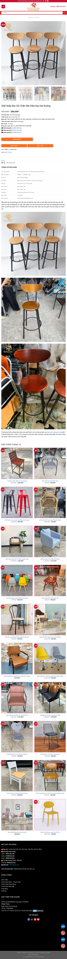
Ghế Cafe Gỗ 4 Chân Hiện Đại (50, 598)
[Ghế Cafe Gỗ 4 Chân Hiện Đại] (50, 580)
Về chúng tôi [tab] (10, 162)
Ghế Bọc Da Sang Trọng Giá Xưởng (50, 715)
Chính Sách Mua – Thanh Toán (11, 882)
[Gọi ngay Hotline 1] (63, 933)
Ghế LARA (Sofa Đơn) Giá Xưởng (17, 832)
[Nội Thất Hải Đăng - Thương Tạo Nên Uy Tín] (33, 6)
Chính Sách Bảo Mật (7, 886)
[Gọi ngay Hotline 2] (63, 946)
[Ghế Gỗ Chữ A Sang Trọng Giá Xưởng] (50, 619)
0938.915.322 (17, 132)
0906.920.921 (18, 869)
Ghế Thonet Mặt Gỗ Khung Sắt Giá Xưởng (17, 637)
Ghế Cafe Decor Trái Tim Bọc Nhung (17, 754)
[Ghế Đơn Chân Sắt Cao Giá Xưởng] (17, 463)
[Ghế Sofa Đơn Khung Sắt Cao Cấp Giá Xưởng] (17, 658)
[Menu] (3, 6)
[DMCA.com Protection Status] (38, 910)
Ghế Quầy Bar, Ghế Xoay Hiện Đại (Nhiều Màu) (50, 676)
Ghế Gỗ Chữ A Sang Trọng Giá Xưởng (50, 637)
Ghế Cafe (36, 17)
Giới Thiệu (4, 880)
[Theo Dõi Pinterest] (35, 919)
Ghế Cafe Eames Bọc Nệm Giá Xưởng (17, 598)
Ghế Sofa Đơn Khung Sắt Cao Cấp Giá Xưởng (17, 676)
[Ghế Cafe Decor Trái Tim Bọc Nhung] (17, 736)
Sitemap (3, 891)
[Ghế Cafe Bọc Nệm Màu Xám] (50, 463)
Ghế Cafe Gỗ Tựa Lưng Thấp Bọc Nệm (50, 520)
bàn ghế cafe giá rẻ (54, 432)
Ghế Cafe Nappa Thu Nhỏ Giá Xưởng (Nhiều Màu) (50, 793)
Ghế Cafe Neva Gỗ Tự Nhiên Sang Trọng (17, 559)
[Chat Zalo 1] (63, 926)
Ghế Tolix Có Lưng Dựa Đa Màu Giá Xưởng (17, 520)
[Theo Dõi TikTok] (45, 1)
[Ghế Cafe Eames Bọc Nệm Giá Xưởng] (17, 580)
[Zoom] (3, 83)
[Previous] (4, 53)
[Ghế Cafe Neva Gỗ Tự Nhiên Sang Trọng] (17, 541)
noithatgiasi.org (14, 865)
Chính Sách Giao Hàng (8, 884)
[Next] (62, 53)
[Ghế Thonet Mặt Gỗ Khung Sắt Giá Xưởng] (17, 619)
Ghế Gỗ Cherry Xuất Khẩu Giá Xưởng (17, 793)
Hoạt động (4, 888)
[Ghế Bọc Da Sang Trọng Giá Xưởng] (50, 697)
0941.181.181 (17, 130)
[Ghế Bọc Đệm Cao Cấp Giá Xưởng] (50, 541)
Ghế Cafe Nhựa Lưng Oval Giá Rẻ (50, 832)
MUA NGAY (17, 139)
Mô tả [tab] (3, 162)
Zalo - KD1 (14, 145)
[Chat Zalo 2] (63, 939)
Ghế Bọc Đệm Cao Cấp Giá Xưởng (50, 559)
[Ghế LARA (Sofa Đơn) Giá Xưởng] (17, 814)
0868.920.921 (17, 128)
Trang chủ (30, 17)
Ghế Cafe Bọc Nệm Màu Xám (50, 481)
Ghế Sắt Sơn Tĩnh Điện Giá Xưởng (50, 754)
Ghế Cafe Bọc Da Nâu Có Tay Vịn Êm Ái (17, 715)
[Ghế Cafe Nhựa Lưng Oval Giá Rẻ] (50, 814)
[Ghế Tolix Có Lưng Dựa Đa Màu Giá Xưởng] (17, 502)
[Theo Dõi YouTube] (47, 1)
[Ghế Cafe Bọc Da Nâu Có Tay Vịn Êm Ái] (17, 697)
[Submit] (64, 12)
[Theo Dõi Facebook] (43, 1)
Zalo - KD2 (40, 145)
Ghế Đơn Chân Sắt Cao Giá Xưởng (17, 481)
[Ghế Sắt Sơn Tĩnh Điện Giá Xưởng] (50, 736)
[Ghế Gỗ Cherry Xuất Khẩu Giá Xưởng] (17, 775)
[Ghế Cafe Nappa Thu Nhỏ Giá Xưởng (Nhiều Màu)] (50, 775)
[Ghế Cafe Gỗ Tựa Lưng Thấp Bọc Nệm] (50, 502)
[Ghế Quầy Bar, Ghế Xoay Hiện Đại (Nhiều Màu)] (50, 658)
